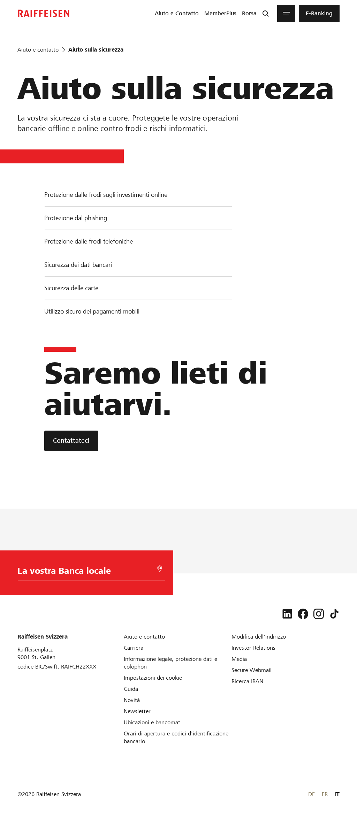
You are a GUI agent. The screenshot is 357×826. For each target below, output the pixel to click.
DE (311, 794)
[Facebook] (303, 614)
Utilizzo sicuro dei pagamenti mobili (91, 311)
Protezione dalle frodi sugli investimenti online (105, 194)
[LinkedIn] (287, 614)
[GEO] (159, 568)
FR (325, 794)
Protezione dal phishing (75, 218)
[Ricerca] (265, 13)
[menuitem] (177, 13)
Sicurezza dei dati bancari (78, 264)
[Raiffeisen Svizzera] (44, 13)
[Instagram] (318, 614)
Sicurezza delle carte (71, 288)
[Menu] (286, 13)
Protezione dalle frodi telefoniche (88, 241)
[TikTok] (334, 614)
